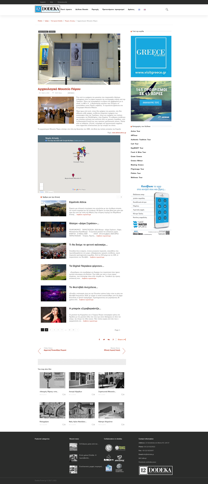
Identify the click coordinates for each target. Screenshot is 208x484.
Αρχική (42, 2)
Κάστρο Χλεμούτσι (105, 422)
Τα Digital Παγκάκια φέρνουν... (86, 266)
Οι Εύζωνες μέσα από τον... (89, 444)
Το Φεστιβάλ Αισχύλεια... (83, 287)
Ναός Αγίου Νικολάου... (78, 422)
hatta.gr (144, 458)
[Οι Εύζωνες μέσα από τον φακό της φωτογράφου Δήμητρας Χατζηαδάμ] (73, 447)
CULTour (52, 31)
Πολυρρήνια (44, 422)
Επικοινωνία (62, 2)
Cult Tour (135, 144)
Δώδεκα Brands (81, 9)
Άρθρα (47, 21)
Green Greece (136, 156)
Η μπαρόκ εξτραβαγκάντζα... (85, 308)
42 (69, 329)
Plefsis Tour (136, 173)
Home (40, 21)
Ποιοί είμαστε (66, 9)
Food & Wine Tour (138, 152)
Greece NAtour (137, 161)
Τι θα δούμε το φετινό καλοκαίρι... (88, 244)
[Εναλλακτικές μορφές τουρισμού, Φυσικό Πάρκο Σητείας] (73, 469)
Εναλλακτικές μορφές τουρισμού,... (91, 466)
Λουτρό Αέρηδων (75, 392)
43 (73, 329)
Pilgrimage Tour (137, 169)
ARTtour (134, 135)
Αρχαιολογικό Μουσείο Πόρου (59, 89)
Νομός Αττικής (70, 21)
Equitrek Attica (77, 202)
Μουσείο (71, 93)
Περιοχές (95, 9)
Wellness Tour (137, 177)
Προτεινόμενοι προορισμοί (113, 9)
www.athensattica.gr (119, 133)
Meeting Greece (137, 165)
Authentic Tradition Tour (141, 140)
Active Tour (135, 131)
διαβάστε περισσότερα (84, 215)
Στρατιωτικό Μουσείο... (107, 392)
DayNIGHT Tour (137, 148)
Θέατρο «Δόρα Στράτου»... (84, 223)
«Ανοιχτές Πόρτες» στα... (49, 392)
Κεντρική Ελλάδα (56, 21)
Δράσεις (131, 9)
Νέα (51, 2)
